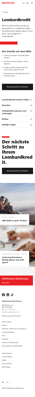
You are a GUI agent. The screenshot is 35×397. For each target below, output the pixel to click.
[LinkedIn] (7, 294)
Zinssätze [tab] (6, 105)
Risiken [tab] (5, 119)
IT (10, 382)
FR (6, 382)
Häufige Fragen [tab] (9, 125)
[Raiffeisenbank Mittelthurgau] (8, 2)
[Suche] (27, 2)
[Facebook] (3, 294)
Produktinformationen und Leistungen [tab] (14, 112)
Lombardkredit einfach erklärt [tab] (15, 100)
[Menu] (32, 2)
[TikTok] (12, 294)
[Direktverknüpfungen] (24, 2)
